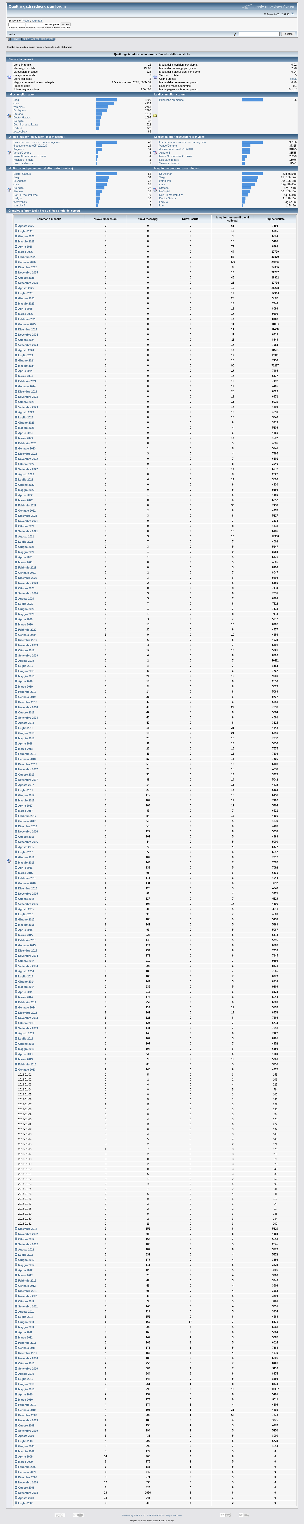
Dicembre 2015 (27, 888)
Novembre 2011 (27, 1296)
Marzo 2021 (25, 562)
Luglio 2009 (25, 1441)
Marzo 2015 (25, 935)
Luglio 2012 (25, 1254)
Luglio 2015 (25, 914)
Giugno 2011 (25, 1322)
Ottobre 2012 (25, 1239)
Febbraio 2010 (26, 1404)
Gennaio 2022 (26, 510)
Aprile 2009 (24, 1456)
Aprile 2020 (24, 619)
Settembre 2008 (27, 1492)
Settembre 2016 (27, 841)
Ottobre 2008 (25, 1487)
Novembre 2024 (27, 334)
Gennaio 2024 (26, 386)
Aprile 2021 (24, 557)
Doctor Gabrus (22, 117)
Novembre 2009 (27, 1420)
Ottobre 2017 (25, 774)
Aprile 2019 (24, 681)
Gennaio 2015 (26, 945)
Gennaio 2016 (26, 883)
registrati (37, 20)
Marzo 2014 (25, 997)
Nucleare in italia (23, 159)
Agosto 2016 (25, 847)
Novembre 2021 (27, 521)
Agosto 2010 (25, 1373)
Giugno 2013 (25, 1043)
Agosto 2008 (25, 1498)
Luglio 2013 (25, 1038)
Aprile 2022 (24, 495)
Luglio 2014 (25, 976)
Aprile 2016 (24, 867)
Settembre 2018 (27, 717)
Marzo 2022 (25, 500)
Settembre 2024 (27, 345)
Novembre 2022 (27, 458)
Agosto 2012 (25, 1249)
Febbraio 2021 (26, 567)
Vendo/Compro (22, 152)
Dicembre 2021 (27, 515)
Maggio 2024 (25, 365)
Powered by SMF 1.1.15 (133, 1515)
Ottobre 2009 (25, 1425)
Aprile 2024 (24, 370)
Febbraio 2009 (26, 1467)
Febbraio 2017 (26, 816)
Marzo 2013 (25, 1059)
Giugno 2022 (25, 484)
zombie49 (19, 106)
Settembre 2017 (27, 779)
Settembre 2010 (27, 1368)
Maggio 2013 (25, 1049)
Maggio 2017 (25, 800)
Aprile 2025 (24, 308)
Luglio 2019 (25, 665)
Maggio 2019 (25, 676)
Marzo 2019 (25, 686)
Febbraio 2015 (26, 940)
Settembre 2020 (27, 593)
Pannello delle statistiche (58, 47)
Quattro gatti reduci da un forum (24, 47)
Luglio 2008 (25, 1503)
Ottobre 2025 (25, 277)
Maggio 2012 (25, 1265)
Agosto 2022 (25, 474)
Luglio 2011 (25, 1316)
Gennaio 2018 (26, 759)
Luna (162, 205)
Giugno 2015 (25, 919)
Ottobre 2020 (25, 588)
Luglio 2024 (25, 355)
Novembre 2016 (27, 831)
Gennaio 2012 (26, 1285)
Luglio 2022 (25, 479)
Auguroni (18, 149)
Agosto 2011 (25, 1311)
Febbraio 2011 (26, 1342)
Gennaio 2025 (26, 324)
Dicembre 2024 (27, 329)
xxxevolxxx (20, 131)
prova (293, 78)
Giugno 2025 (25, 298)
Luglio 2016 (25, 852)
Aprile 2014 (24, 992)
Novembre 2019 (27, 645)
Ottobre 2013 (25, 1023)
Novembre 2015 (27, 893)
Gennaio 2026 (26, 262)
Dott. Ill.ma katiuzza (25, 124)
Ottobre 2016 (25, 836)
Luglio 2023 (25, 417)
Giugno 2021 (25, 546)
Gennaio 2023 (26, 448)
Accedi (25, 20)
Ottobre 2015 (25, 898)
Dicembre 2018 (27, 702)
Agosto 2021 (25, 536)
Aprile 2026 (24, 246)
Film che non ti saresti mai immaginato (36, 142)
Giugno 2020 (25, 609)
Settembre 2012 (27, 1244)
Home (16, 39)
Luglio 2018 (25, 728)
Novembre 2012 (27, 1234)
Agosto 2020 (25, 598)
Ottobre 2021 (25, 526)
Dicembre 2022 (27, 453)
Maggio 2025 (25, 303)
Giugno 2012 (25, 1259)
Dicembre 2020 (27, 577)
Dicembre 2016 (27, 826)
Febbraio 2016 (26, 878)
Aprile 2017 (24, 805)
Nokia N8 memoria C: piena (29, 156)
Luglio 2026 (25, 231)
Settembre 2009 (27, 1430)
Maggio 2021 (25, 552)
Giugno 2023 (25, 422)
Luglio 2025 (25, 293)
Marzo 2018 (25, 748)
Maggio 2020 (25, 614)
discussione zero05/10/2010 (30, 145)
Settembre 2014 (27, 966)
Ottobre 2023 (25, 402)
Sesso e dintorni (23, 163)
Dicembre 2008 (27, 1477)
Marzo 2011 (24, 1337)
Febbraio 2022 (26, 505)
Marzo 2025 (25, 314)
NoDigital (18, 121)
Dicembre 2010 (27, 1353)
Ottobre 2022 (25, 464)
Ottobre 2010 (25, 1363)
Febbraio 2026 (26, 257)
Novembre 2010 (27, 1358)
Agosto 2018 (25, 722)
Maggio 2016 (25, 862)
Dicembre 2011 (27, 1291)
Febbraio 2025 (26, 319)
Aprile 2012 (24, 1270)
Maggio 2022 (25, 490)
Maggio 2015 (25, 924)
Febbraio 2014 (26, 1002)
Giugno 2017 (25, 795)
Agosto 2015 (25, 909)
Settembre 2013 (27, 1028)
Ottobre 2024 (25, 339)
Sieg (16, 99)
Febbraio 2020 (26, 629)
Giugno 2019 (25, 671)
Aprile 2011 (24, 1332)
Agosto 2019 (25, 660)
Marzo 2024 (25, 376)
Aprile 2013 (24, 1054)
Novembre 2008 (27, 1482)
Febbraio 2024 (26, 381)
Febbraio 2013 (26, 1064)
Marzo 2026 (25, 251)
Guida (26, 39)
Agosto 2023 (25, 412)
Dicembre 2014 (27, 950)
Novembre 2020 (27, 583)
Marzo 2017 (25, 810)
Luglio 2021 (25, 541)
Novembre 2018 (27, 707)
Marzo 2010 (25, 1399)
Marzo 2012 (25, 1275)
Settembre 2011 (27, 1306)
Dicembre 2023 (27, 391)
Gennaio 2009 (26, 1472)
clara (16, 103)
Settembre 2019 (27, 655)
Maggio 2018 (25, 738)
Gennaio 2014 (26, 1007)
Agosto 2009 (25, 1435)
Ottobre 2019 (25, 650)
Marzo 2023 (25, 438)
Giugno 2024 (25, 360)
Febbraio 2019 (26, 691)
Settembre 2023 (27, 407)
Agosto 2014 (25, 971)
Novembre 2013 (27, 1017)
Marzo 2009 (25, 1461)
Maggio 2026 (25, 241)
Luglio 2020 (25, 603)
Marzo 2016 (25, 873)
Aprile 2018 (24, 743)
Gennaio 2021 (26, 572)
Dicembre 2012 (27, 1228)
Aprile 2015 (24, 929)
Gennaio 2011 (26, 1347)
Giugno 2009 (25, 1446)
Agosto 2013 (25, 1033)
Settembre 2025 (27, 282)
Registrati (47, 39)
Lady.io (17, 128)
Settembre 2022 (27, 469)
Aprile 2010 (24, 1394)
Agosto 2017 (25, 785)
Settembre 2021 (27, 531)
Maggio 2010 (25, 1389)
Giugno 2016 (25, 857)
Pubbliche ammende (171, 99)
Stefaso (18, 114)
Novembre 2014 (27, 955)
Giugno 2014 (25, 981)
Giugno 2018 (25, 733)
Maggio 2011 (25, 1327)
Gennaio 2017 (26, 821)
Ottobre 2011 (25, 1301)
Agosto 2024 (25, 350)
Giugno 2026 (25, 236)
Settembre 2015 (27, 904)
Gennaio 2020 (26, 634)
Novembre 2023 (27, 396)
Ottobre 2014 (25, 961)
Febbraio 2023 (26, 443)
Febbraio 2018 (26, 753)
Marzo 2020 (25, 624)
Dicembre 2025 (27, 267)
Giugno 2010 (25, 1384)
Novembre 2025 (27, 272)
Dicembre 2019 (27, 640)
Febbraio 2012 (26, 1280)
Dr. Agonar (19, 110)
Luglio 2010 (25, 1379)
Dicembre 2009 (27, 1415)
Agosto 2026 (25, 226)
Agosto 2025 (25, 288)
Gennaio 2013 (26, 1069)
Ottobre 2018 (25, 712)
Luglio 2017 (25, 790)
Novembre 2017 (27, 769)
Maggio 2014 (25, 986)
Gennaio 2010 (26, 1410)
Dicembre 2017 (27, 764)
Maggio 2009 (25, 1451)
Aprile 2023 (24, 433)
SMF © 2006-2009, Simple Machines (164, 1515)
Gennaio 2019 (26, 697)
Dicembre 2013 (27, 1012)
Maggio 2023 (25, 427)
